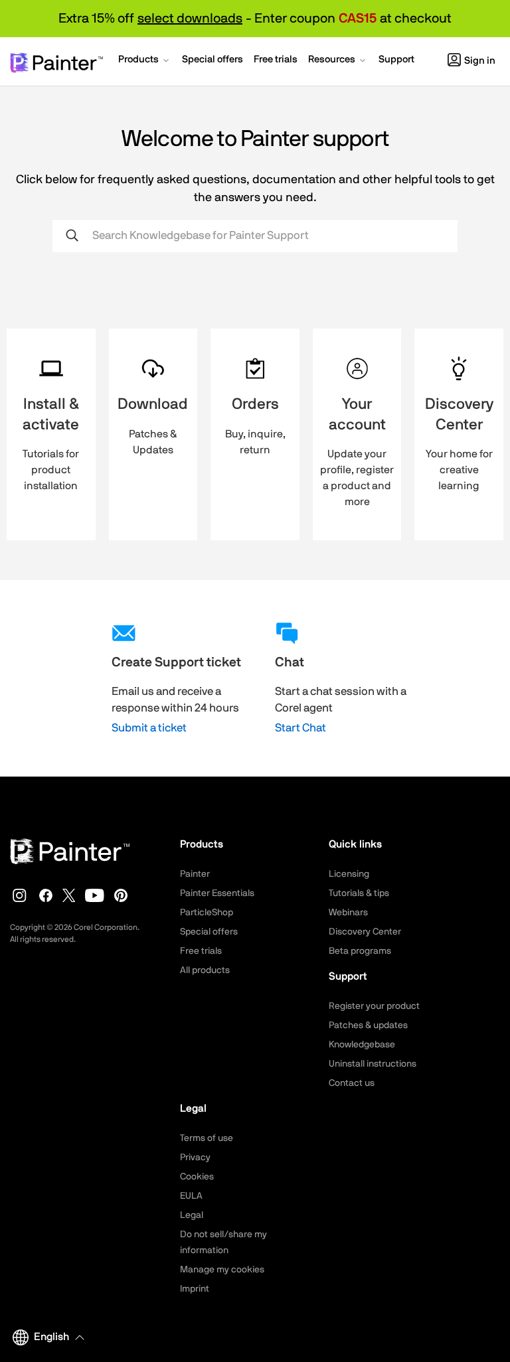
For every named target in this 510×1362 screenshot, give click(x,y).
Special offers (209, 932)
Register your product (374, 1006)
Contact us (352, 1083)
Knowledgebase (362, 1044)
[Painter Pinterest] (121, 895)
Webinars (348, 912)
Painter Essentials (217, 893)
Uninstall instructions (372, 1064)
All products (205, 970)
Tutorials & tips (359, 893)
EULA (191, 1196)
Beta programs (360, 951)
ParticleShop (206, 912)
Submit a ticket (149, 727)
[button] (145, 61)
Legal (191, 1215)
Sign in (479, 61)
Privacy (195, 1157)
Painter (195, 874)
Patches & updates (368, 1025)
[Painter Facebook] (45, 895)
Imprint (194, 1289)
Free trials (201, 951)
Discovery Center (365, 932)
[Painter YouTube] (94, 895)
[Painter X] (69, 895)
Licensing (349, 874)
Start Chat (300, 727)
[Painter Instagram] (19, 895)
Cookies (197, 1176)
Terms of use (206, 1138)
